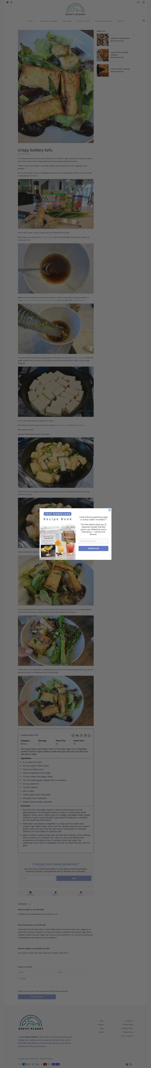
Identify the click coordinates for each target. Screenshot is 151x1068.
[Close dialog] (110, 510)
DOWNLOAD (93, 548)
